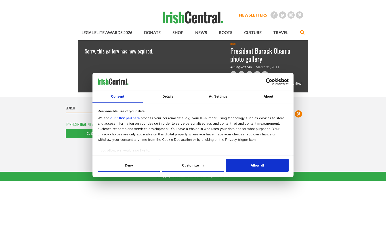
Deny (129, 165)
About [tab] (268, 96)
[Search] (302, 33)
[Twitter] (282, 15)
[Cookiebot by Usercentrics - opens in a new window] (269, 81)
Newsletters (253, 15)
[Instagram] (291, 15)
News (233, 44)
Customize (190, 165)
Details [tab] (167, 96)
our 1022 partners (125, 118)
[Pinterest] (299, 15)
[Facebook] (274, 15)
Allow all (257, 165)
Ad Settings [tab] (218, 96)
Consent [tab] (117, 96)
